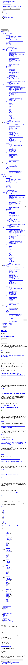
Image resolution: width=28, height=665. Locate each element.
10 (3, 521)
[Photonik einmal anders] (4, 343)
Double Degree (9, 220)
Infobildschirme (12, 37)
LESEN (2, 350)
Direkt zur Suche (7, 4)
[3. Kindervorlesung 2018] (14, 444)
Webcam (5, 609)
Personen (8, 181)
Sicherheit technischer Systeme (15, 99)
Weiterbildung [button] (9, 82)
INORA (10, 107)
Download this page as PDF (13, 525)
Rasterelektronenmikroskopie (15, 146)
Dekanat (8, 42)
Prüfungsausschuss (10, 47)
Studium (5, 192)
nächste (4, 523)
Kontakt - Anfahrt (7, 606)
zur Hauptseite (4, 174)
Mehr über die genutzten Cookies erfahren (10, 662)
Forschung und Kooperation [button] (9, 84)
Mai (7, 544)
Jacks (10, 110)
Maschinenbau (12, 59)
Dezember (8, 535)
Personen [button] (8, 38)
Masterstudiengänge (10, 204)
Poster (7, 168)
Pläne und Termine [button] (10, 67)
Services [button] (5, 122)
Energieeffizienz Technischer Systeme (17, 62)
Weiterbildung (9, 225)
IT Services (5, 623)
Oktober (8, 538)
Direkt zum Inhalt (7, 2)
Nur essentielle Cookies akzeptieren (16, 659)
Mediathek (5, 305)
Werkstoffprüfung (12, 100)
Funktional (4, 651)
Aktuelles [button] (8, 35)
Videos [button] (7, 169)
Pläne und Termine (10, 210)
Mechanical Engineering (14, 64)
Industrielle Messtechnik (14, 135)
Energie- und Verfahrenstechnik (15, 89)
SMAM (10, 115)
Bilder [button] (7, 163)
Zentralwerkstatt (12, 161)
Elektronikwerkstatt (13, 154)
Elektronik (11, 129)
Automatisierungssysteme (14, 126)
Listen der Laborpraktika (14, 72)
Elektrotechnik (12, 131)
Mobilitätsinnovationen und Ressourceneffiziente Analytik (15, 97)
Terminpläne (11, 73)
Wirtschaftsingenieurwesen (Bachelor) (17, 81)
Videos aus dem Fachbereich (15, 172)
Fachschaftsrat (9, 44)
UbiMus (10, 116)
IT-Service (11, 157)
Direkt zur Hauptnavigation (9, 1)
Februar (8, 532)
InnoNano (11, 106)
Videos (7, 312)
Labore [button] (7, 71)
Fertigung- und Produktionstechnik (16, 90)
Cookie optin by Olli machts (7, 663)
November (8, 537)
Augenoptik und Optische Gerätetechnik (17, 87)
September (8, 539)
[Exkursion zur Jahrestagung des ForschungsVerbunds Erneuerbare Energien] (4, 381)
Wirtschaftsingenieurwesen (14, 60)
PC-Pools (11, 156)
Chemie (10, 127)
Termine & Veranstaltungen (12, 48)
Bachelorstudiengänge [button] (10, 50)
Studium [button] (5, 49)
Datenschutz (6, 608)
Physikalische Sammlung (14, 160)
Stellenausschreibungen (8, 620)
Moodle (5, 616)
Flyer (7, 167)
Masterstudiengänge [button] (10, 61)
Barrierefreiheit (6, 610)
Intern (4, 16)
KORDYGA (11, 111)
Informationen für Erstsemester (15, 36)
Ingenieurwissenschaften (14, 58)
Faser (10, 120)
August (7, 540)
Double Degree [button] (9, 77)
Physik (10, 144)
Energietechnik (12, 132)
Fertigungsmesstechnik (13, 133)
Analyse (4, 652)
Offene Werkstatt (12, 158)
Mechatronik (11, 95)
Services (5, 265)
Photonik (11, 65)
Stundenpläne (12, 69)
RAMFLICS (11, 113)
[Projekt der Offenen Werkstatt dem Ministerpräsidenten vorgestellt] (4, 414)
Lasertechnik (11, 94)
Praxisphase (8, 66)
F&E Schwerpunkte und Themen (13, 229)
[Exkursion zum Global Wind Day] (4, 499)
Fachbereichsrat (9, 45)
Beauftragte (8, 43)
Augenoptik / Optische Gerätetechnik (17, 52)
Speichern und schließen (6, 661)
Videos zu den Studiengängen (15, 171)
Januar (7, 533)
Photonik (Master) (12, 79)
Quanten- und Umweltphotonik (15, 145)
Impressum (5, 607)
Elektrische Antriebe (13, 128)
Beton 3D (11, 104)
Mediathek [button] (5, 162)
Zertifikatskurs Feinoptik (14, 83)
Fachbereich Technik (5, 31)
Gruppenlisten (12, 75)
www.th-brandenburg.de (6, 646)
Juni (7, 543)
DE (6, 13)
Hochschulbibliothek (7, 613)
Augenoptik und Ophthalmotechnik (16, 124)
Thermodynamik (12, 149)
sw (3, 11)
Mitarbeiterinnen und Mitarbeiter (16, 41)
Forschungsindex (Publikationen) (13, 121)
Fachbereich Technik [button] (7, 33)
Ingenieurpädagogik (13, 56)
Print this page (4, 525)
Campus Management (8, 621)
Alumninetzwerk (6, 619)
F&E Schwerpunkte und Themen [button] (13, 86)
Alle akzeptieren (4, 659)
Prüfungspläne (12, 70)
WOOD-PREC (12, 118)
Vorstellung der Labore (14, 76)
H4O (10, 105)
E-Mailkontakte (4, 644)
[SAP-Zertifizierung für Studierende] (14, 462)
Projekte (8, 244)
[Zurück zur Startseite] (11, 6)
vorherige (5, 508)
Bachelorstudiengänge (10, 193)
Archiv (4, 330)
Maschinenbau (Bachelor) (14, 78)
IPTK (10, 109)
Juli (7, 542)
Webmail (5, 614)
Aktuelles (8, 178)
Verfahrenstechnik (12, 150)
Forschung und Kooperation (9, 227)
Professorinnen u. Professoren (15, 39)
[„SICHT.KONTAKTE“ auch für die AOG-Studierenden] (4, 361)
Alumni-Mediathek (13, 166)
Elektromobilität (12, 53)
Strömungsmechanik (13, 148)
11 (3, 522)
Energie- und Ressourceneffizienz (16, 88)
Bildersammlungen (13, 165)
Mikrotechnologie (12, 140)
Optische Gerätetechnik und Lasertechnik (17, 141)
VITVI (10, 117)
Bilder (7, 306)
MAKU (10, 112)
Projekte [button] (8, 101)
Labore (7, 214)
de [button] (3, 12)
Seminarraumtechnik (13, 155)
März (7, 546)
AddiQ (10, 103)
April (7, 545)
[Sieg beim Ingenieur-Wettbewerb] (4, 480)
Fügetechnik (11, 134)
